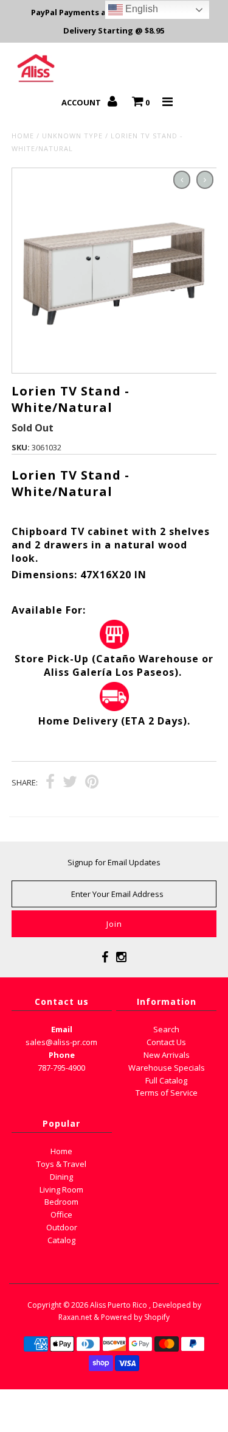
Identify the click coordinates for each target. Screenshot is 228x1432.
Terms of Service (167, 1092)
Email (61, 1029)
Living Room (61, 1189)
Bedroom (61, 1201)
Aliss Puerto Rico (118, 1305)
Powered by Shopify (135, 1317)
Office (61, 1214)
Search (166, 1029)
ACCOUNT (82, 102)
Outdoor (61, 1227)
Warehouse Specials (166, 1067)
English (140, 9)
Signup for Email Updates (114, 862)
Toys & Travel (61, 1163)
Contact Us (166, 1042)
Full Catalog (166, 1080)
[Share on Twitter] (70, 783)
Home (23, 135)
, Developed (170, 1305)
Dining (61, 1176)
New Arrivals (166, 1054)
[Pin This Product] (91, 783)
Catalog (61, 1240)
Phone (62, 1054)
